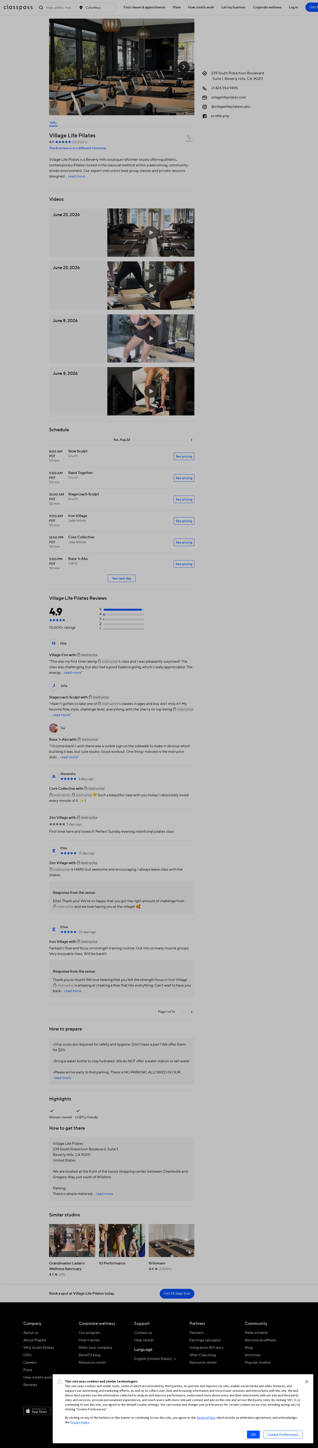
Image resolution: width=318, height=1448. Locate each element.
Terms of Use (205, 1417)
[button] (306, 1381)
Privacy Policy (80, 1422)
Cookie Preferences (282, 1434)
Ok (253, 1434)
